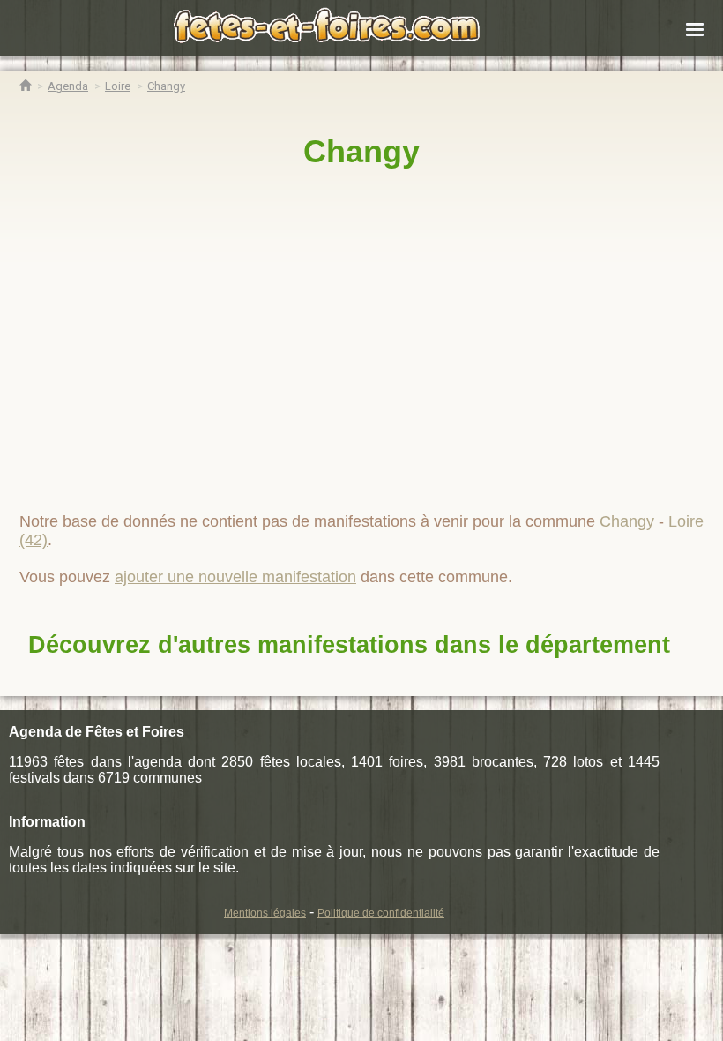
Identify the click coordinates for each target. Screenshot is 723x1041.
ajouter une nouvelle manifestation (235, 577)
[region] (361, 332)
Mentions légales (265, 913)
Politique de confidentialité (380, 913)
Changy (361, 151)
